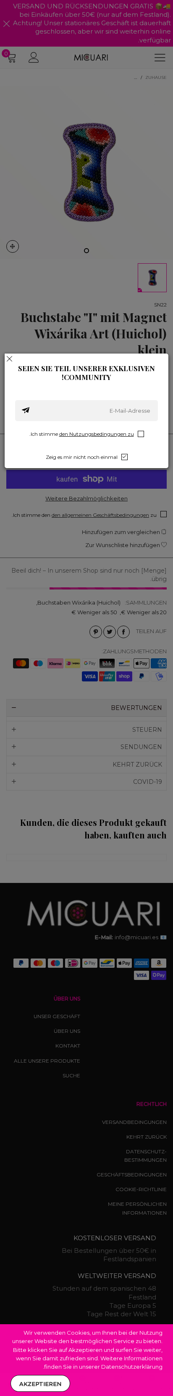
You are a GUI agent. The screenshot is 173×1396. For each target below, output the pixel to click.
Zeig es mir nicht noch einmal (82, 457)
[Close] (10, 359)
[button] (25, 410)
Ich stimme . (81, 434)
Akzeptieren (40, 1383)
